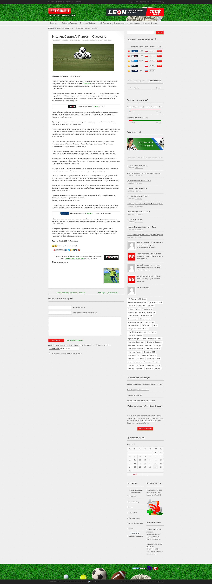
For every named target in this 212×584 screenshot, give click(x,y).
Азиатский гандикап (136, 523)
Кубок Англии (132, 312)
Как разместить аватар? (74, 340)
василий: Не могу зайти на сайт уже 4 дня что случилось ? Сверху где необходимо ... (149, 267)
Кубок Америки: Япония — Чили (138, 211)
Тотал (131, 507)
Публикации (144, 2)
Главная (50, 28)
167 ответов (139, 175)
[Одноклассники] (71, 250)
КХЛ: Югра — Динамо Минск (107, 293)
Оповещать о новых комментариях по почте (66, 353)
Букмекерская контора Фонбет (138, 196)
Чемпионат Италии (134, 352)
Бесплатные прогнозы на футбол (64, 28)
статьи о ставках (150, 23)
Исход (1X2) (133, 496)
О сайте (51, 2)
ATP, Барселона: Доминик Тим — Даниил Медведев (145, 235)
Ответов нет (107, 40)
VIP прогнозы (105, 23)
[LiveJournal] (76, 250)
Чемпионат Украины (135, 362)
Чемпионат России (153, 359)
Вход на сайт (133, 2)
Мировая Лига (146, 325)
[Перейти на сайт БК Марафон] (64, 213)
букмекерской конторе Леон (74, 258)
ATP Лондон (132, 299)
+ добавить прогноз (69, 23)
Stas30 (58, 40)
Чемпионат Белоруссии (136, 342)
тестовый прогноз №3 (135, 219)
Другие (131, 529)
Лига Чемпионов (133, 325)
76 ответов (138, 183)
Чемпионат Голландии (153, 345)
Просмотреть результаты (135, 536)
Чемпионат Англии (154, 339)
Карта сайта (78, 2)
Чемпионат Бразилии (154, 342)
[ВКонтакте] (66, 250)
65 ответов (138, 191)
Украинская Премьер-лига (137, 339)
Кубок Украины (145, 319)
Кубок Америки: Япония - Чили (137, 117)
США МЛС (152, 332)
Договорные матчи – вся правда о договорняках (144, 173)
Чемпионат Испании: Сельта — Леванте (71, 293)
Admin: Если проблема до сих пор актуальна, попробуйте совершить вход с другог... (150, 256)
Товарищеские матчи (135, 335)
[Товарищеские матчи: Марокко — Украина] (111, 283)
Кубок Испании (146, 316)
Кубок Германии (133, 316)
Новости (59, 2)
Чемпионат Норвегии (148, 355)
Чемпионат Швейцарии (136, 365)
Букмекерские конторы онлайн (127, 23)
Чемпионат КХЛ (149, 352)
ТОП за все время (136, 81)
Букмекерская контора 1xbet (137, 188)
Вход (159, 51)
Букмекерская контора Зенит (137, 165)
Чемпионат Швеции (153, 365)
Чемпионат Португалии (136, 359)
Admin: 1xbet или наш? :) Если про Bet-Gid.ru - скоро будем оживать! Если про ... (149, 278)
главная (53, 23)
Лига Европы (149, 322)
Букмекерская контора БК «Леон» (139, 181)
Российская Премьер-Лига (137, 332)
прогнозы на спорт (88, 23)
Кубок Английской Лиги (147, 312)
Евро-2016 (131, 306)
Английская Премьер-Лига (137, 302)
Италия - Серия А (134, 309)
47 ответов (138, 198)
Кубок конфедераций (135, 322)
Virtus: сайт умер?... (144, 287)
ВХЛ (160, 302)
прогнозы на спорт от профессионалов (76, 582)
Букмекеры (87, 84)
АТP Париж (142, 299)
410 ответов (139, 168)
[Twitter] (68, 250)
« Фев (135, 474)
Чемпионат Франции (151, 362)
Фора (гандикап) (134, 518)
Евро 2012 (141, 306)
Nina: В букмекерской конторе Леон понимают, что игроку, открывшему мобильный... (150, 245)
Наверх (161, 582)
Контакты (68, 2)
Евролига (150, 306)
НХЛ (155, 325)
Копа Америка (147, 309)
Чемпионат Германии (135, 345)
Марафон (89, 213)
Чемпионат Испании (153, 349)
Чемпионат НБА (133, 355)
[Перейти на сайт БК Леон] (72, 106)
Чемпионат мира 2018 (153, 368)
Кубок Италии (132, 319)
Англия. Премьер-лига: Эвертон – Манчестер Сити (144, 107)
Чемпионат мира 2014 (135, 368)
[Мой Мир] (74, 250)
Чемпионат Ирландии (135, 349)
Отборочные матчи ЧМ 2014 (138, 329)
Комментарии (156, 2)
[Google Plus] (79, 250)
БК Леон (95, 106)
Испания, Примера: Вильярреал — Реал (141, 227)
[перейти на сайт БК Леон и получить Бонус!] (111, 257)
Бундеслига (152, 302)
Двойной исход (134, 502)
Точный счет (133, 513)
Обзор (152, 51)
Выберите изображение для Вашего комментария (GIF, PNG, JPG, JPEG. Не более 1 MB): (79, 345)
